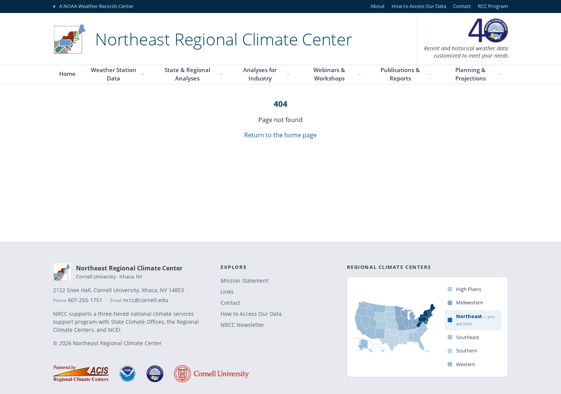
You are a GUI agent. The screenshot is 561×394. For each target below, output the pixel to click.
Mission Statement (244, 280)
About (378, 6)
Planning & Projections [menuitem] (470, 74)
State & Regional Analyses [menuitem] (187, 74)
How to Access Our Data (419, 6)
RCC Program (493, 6)
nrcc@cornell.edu (145, 300)
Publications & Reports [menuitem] (400, 74)
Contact (462, 6)
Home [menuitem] (67, 73)
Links (227, 291)
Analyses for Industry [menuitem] (260, 74)
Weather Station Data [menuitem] (113, 74)
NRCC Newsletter (242, 324)
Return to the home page (280, 135)
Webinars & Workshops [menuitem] (329, 74)
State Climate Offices (137, 321)
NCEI (114, 329)
